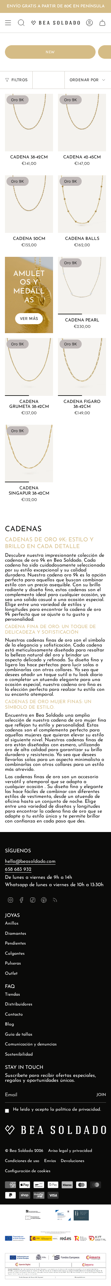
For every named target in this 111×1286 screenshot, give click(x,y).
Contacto (14, 1014)
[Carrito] (102, 23)
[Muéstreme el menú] (8, 23)
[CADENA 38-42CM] (29, 122)
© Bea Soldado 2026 (24, 1151)
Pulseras (13, 963)
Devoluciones (72, 1161)
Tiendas (12, 994)
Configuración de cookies (27, 1171)
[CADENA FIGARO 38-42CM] (82, 367)
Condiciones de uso (22, 1161)
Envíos (50, 1161)
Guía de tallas (18, 1034)
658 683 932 (18, 869)
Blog (9, 1024)
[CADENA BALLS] (82, 204)
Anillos (11, 923)
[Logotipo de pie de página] (55, 1130)
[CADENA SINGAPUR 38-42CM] (29, 453)
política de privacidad (78, 1109)
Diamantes (15, 933)
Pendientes (15, 943)
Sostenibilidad (19, 1054)
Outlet (11, 973)
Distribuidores (18, 1004)
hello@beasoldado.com (30, 861)
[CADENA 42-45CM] (82, 122)
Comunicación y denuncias (31, 1044)
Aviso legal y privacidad (70, 1151)
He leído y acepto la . (57, 1109)
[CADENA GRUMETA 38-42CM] (29, 367)
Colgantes (15, 953)
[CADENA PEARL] (82, 285)
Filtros (19, 79)
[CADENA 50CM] (29, 204)
